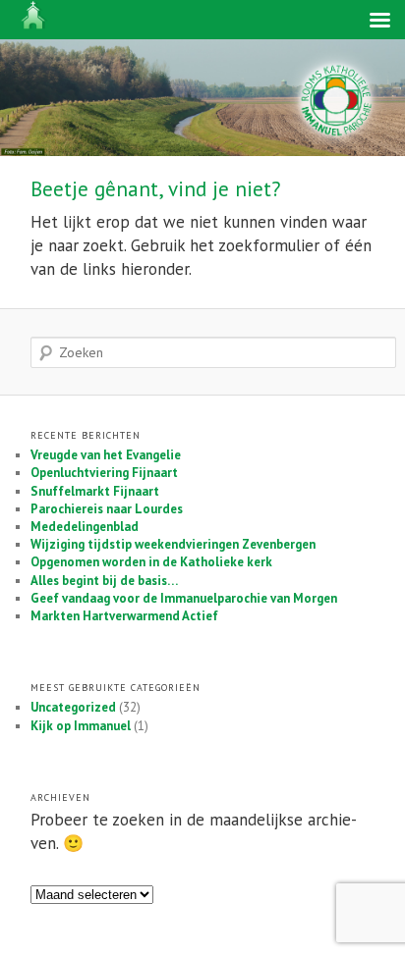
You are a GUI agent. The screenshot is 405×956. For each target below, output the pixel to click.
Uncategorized (73, 707)
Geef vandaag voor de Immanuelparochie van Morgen (183, 598)
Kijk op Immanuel (80, 725)
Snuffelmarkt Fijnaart (94, 491)
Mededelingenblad (84, 526)
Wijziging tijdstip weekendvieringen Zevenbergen (173, 544)
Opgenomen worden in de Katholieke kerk (151, 562)
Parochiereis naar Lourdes (106, 509)
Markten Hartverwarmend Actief (124, 616)
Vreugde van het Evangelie (105, 455)
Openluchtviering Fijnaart (104, 472)
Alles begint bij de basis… (104, 580)
